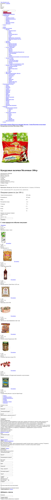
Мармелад (8, 89)
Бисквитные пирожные (11, 105)
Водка (9, 113)
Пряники (8, 91)
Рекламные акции (7, 13)
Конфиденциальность (11, 18)
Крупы (10, 33)
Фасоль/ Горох (11, 82)
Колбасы (8, 41)
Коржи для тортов (10, 97)
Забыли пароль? (4, 439)
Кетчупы (10, 49)
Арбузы (10, 80)
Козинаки (8, 87)
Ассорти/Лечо (11, 74)
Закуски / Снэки (9, 57)
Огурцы (10, 76)
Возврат (7, 20)
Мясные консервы (12, 44)
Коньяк (10, 114)
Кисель (10, 71)
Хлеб (9, 40)
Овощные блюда (12, 30)
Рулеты (7, 103)
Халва (7, 85)
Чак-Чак (7, 95)
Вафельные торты (10, 99)
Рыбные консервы (12, 43)
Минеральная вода (10, 120)
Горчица (10, 48)
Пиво (9, 117)
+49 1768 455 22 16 (5, 2)
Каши (9, 31)
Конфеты (8, 92)
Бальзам (10, 118)
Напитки (5, 106)
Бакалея (7, 29)
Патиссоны (11, 75)
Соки (9, 110)
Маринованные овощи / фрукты (13, 73)
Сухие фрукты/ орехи (13, 60)
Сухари (7, 101)
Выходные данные (10, 22)
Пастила (8, 104)
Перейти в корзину (5, 432)
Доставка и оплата (10, 17)
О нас (7, 16)
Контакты (8, 23)
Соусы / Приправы (10, 47)
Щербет (7, 100)
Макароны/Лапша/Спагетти (14, 39)
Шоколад (8, 94)
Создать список (4, 497)
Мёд (9, 69)
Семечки (10, 62)
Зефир (7, 93)
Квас (9, 111)
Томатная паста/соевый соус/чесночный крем (18, 56)
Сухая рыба (11, 59)
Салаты (10, 35)
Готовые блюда (11, 46)
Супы (9, 36)
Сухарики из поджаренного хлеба (16, 63)
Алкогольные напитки (11, 112)
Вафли (7, 98)
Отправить (3, 419)
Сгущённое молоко (12, 66)
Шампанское (11, 119)
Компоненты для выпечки (14, 37)
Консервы (8, 42)
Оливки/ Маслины (12, 81)
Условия (8, 21)
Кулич (4, 121)
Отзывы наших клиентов (9, 14)
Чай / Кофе (8, 72)
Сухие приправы (12, 53)
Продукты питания (7, 28)
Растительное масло (13, 34)
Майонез (10, 50)
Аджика (10, 55)
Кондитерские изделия (8, 84)
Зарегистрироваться (8, 441)
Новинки (5, 11)
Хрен (9, 54)
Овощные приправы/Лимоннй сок (16, 52)
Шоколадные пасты (12, 68)
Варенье (10, 67)
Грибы (9, 78)
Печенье (8, 86)
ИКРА (4, 27)
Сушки (7, 88)
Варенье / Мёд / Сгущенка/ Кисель (13, 65)
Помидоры (10, 79)
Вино (9, 116)
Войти (4, 24)
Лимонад (10, 108)
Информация (6, 15)
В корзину (3, 219)
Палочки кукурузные (13, 61)
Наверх (5, 395)
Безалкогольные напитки (11, 107)
